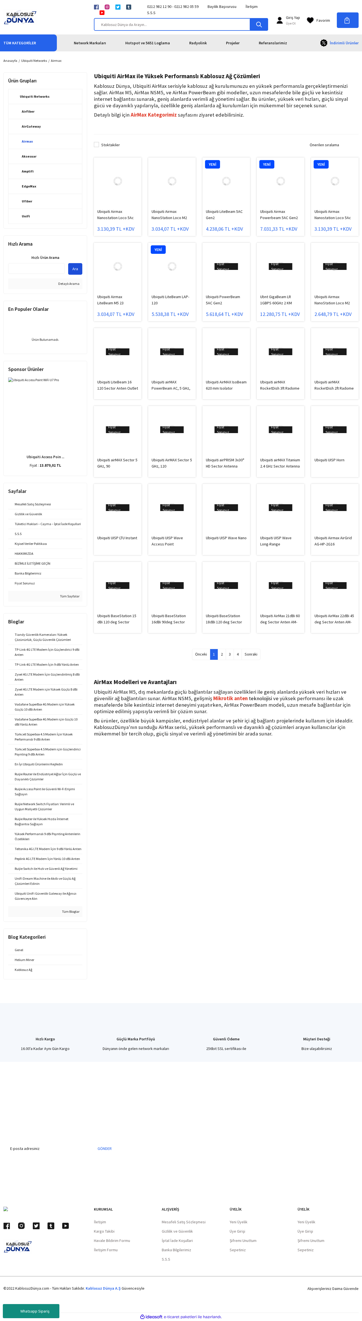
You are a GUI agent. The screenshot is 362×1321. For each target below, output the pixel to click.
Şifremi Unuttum (243, 1240)
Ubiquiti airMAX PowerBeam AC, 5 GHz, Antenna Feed (171, 385)
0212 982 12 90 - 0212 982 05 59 (173, 6)
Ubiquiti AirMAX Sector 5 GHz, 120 (172, 463)
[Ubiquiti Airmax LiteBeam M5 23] (117, 266)
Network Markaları (90, 42)
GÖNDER (105, 1148)
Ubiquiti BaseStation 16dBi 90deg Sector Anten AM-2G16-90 (169, 619)
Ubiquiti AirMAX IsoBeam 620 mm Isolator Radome (226, 385)
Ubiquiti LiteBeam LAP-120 (170, 299)
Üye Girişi (237, 1231)
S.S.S (151, 12)
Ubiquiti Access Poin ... (45, 457)
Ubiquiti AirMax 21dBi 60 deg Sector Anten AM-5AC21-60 (280, 619)
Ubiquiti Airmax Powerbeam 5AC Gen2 (279, 214)
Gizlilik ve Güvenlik (177, 1231)
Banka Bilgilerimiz (176, 1249)
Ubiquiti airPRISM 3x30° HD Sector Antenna (225, 463)
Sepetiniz (238, 1249)
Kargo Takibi (104, 1231)
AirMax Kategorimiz (154, 115)
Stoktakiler (110, 144)
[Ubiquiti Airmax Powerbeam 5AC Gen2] (280, 181)
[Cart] (348, 20)
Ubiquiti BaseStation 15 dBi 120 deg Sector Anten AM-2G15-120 (116, 619)
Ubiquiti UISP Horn (329, 459)
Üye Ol (291, 23)
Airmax (56, 60)
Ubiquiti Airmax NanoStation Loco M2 (169, 214)
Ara (75, 268)
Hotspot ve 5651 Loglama (147, 42)
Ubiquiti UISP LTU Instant (117, 537)
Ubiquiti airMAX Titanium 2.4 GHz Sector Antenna (280, 463)
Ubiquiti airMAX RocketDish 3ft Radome (279, 385)
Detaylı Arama (68, 283)
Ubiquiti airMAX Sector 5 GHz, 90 (117, 463)
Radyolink (198, 42)
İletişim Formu (106, 1249)
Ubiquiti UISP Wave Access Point (167, 541)
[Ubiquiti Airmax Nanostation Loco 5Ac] (117, 181)
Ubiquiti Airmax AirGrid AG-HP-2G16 (333, 541)
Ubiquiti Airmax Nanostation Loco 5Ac (115, 214)
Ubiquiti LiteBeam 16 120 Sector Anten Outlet (117, 385)
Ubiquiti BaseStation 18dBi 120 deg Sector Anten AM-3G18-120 (224, 619)
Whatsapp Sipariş (34, 1311)
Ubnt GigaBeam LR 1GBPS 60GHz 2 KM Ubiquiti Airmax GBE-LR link (279, 300)
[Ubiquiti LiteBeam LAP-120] (171, 266)
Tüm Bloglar (70, 911)
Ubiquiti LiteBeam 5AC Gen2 (224, 214)
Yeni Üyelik (238, 1221)
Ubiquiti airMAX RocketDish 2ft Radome (334, 385)
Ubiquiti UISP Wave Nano (226, 537)
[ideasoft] (151, 1317)
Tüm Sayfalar (69, 596)
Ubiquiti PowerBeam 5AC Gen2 (223, 299)
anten (241, 698)
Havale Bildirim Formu (112, 1240)
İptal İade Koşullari (177, 1240)
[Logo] (20, 17)
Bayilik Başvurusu (222, 6)
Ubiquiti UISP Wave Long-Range (276, 541)
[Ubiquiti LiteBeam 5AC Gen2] (226, 181)
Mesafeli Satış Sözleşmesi (184, 1221)
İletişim (251, 6)
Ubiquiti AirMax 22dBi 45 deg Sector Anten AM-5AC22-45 (334, 619)
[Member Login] (279, 20)
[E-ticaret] (180, 1317)
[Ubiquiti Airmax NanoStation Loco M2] (171, 181)
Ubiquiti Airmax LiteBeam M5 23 (110, 299)
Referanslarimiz (273, 42)
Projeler (233, 42)
